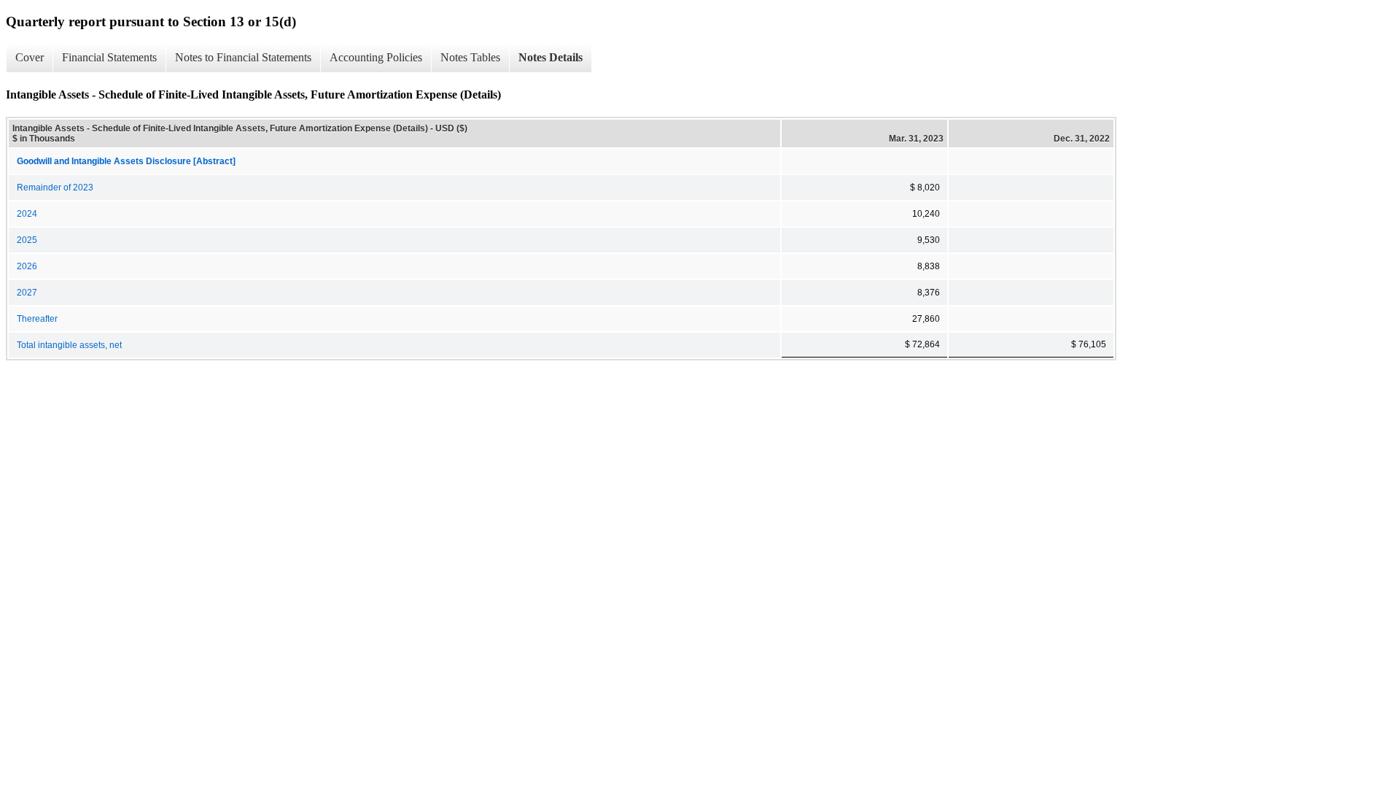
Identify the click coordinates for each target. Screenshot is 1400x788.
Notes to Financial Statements (243, 57)
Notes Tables (470, 57)
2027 (27, 292)
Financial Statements (109, 57)
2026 (27, 266)
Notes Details (550, 57)
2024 (27, 213)
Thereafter (37, 318)
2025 (27, 240)
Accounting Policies (376, 57)
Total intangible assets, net (69, 345)
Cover (29, 57)
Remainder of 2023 (55, 187)
